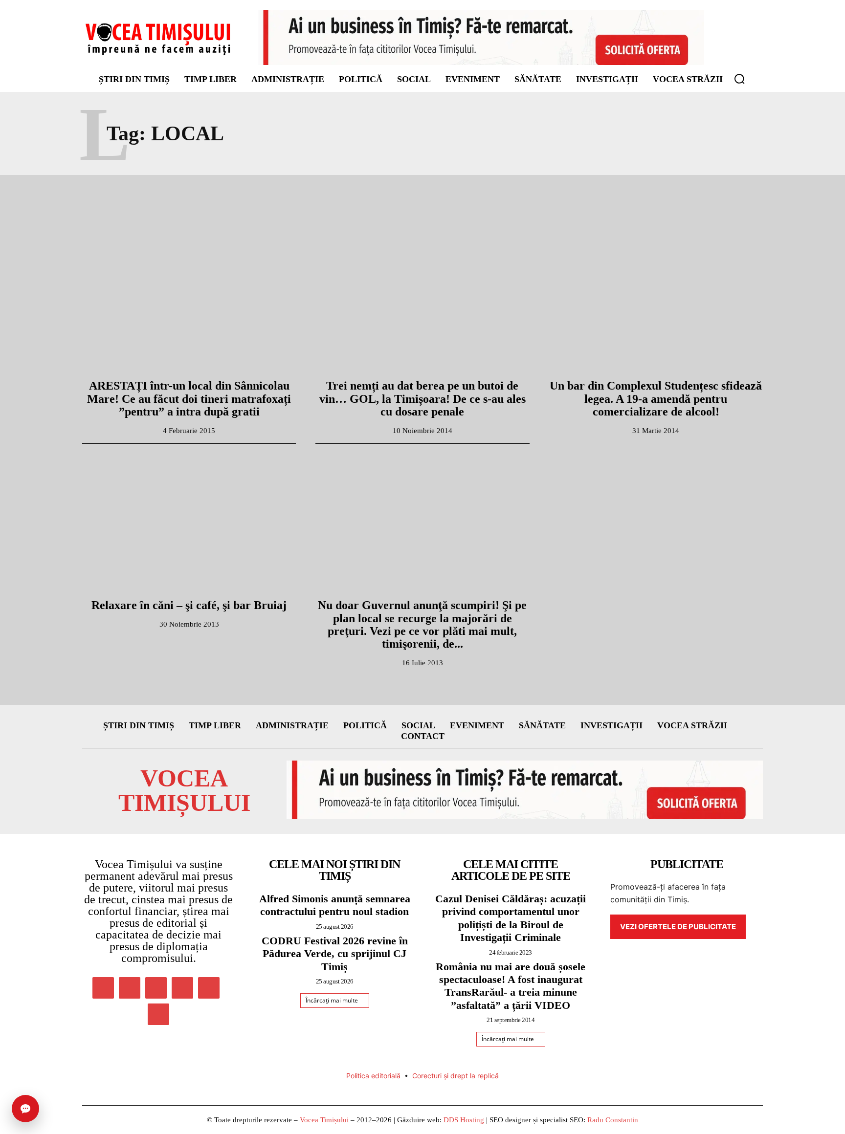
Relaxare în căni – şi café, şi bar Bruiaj (189, 605)
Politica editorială (373, 1075)
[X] (209, 988)
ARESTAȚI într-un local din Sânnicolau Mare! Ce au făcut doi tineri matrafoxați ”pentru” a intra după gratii (189, 398)
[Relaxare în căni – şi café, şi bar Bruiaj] (189, 523)
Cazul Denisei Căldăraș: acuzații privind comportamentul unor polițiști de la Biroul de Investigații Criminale (510, 918)
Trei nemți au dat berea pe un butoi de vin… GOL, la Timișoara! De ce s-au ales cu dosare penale (422, 398)
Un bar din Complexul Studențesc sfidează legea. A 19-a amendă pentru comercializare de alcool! (656, 398)
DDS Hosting (464, 1120)
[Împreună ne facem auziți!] (158, 38)
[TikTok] (182, 988)
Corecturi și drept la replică (455, 1075)
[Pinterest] (156, 988)
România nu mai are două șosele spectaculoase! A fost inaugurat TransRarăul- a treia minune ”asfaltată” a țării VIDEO (510, 985)
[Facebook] (103, 988)
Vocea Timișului (324, 1120)
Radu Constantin (612, 1120)
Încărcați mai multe (332, 1000)
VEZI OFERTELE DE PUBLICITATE (678, 926)
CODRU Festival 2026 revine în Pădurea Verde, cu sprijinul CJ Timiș (335, 954)
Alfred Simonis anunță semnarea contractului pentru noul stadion (334, 905)
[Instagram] (129, 988)
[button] (739, 78)
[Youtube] (158, 1014)
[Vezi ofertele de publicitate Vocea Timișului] (481, 37)
